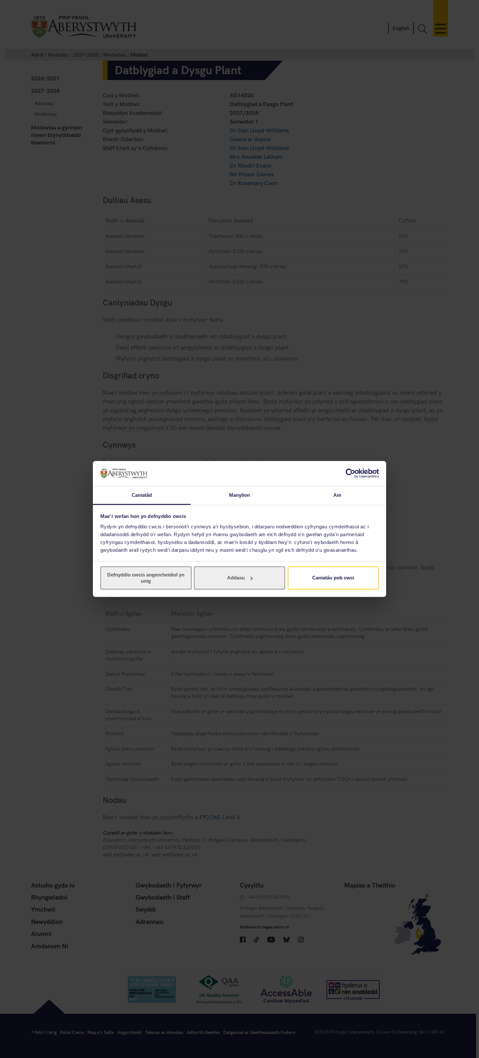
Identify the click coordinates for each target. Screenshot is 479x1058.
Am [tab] (337, 495)
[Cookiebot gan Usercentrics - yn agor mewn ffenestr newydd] (350, 473)
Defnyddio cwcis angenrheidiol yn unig (145, 577)
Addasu (236, 577)
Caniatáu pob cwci (333, 577)
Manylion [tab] (239, 495)
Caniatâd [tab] (142, 495)
